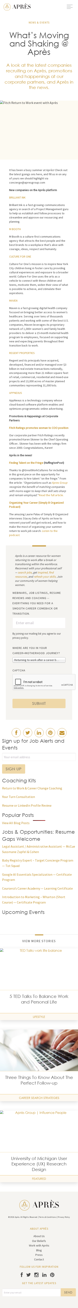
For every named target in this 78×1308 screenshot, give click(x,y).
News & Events (39, 22)
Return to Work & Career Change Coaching (32, 788)
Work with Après (39, 1245)
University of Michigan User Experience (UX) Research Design (39, 1164)
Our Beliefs (39, 1241)
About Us (39, 1236)
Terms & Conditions (47, 1217)
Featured (39, 1179)
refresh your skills (45, 576)
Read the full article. (51, 495)
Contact (39, 1259)
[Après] (17, 6)
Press (39, 1255)
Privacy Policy (64, 1217)
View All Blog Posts (16, 823)
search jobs (25, 572)
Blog (39, 1250)
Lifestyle (39, 1017)
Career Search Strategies (39, 1098)
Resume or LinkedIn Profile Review (26, 805)
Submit (39, 703)
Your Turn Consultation (18, 797)
